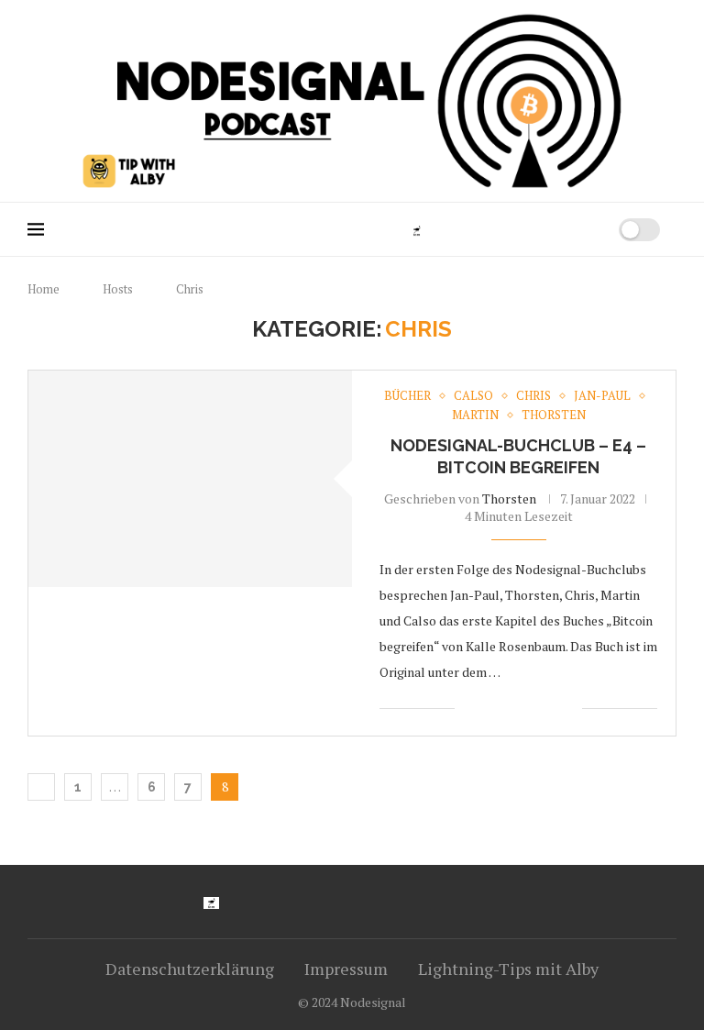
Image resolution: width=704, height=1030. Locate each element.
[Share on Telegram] (549, 708)
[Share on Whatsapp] (529, 708)
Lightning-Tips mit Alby (508, 969)
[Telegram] (516, 229)
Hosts (118, 289)
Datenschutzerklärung (189, 969)
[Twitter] (458, 229)
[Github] (477, 229)
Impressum (346, 969)
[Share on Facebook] (491, 708)
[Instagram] (496, 229)
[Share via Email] (568, 708)
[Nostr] (416, 229)
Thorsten (509, 498)
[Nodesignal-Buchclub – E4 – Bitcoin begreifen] (190, 478)
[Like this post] (469, 708)
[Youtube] (439, 229)
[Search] (582, 229)
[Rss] (554, 229)
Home (44, 289)
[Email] (535, 229)
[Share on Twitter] (510, 708)
